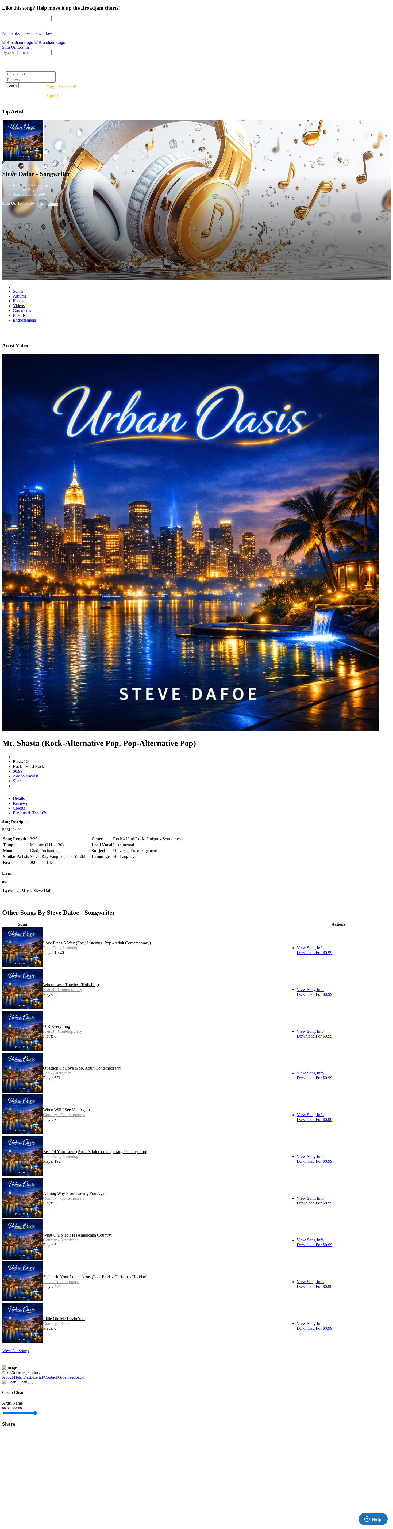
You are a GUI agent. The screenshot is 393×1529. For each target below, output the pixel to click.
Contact (50, 1377)
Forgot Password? (61, 87)
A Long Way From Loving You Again (75, 1193)
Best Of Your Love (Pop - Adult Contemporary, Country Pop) (95, 1151)
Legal (38, 1377)
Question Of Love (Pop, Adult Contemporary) (82, 1068)
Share (53, 203)
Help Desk (23, 1377)
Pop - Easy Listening (60, 947)
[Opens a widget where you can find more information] (373, 1519)
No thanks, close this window (27, 33)
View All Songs (15, 1350)
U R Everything (56, 1026)
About (7, 1377)
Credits (19, 808)
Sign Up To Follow (18, 203)
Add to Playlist (25, 776)
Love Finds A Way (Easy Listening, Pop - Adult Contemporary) (97, 943)
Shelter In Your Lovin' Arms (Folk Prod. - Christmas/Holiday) (95, 1277)
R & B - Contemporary (62, 989)
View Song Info (310, 947)
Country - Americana (61, 1240)
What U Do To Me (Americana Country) (77, 1235)
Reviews (20, 803)
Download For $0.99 (314, 952)
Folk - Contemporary (61, 1281)
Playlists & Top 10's (30, 813)
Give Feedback (71, 1377)
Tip (41, 203)
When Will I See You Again (66, 1110)
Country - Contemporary (64, 1114)
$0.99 (17, 771)
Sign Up (53, 95)
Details (19, 798)
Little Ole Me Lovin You (64, 1318)
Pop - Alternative (57, 1073)
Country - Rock (56, 1323)
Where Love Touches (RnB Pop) (71, 984)
